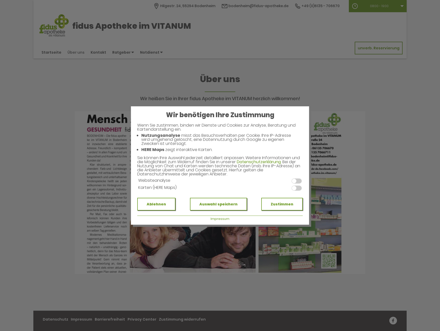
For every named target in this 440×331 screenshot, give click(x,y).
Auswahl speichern (218, 204)
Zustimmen (282, 204)
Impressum (220, 218)
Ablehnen (156, 204)
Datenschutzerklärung (259, 162)
